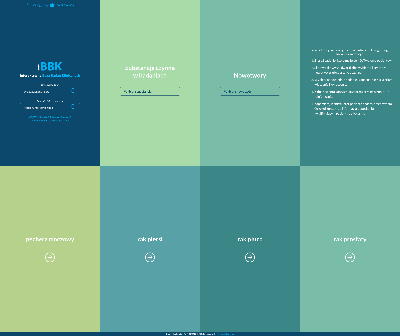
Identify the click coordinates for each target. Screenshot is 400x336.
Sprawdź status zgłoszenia (50, 100)
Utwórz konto (64, 5)
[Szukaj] (75, 91)
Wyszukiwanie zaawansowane (50, 117)
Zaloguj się (40, 5)
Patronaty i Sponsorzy (226, 334)
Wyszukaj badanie (50, 84)
